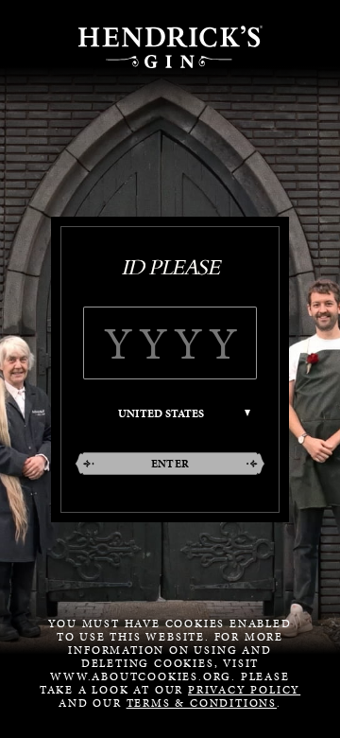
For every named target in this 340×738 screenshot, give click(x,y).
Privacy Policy (244, 689)
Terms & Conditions (202, 703)
